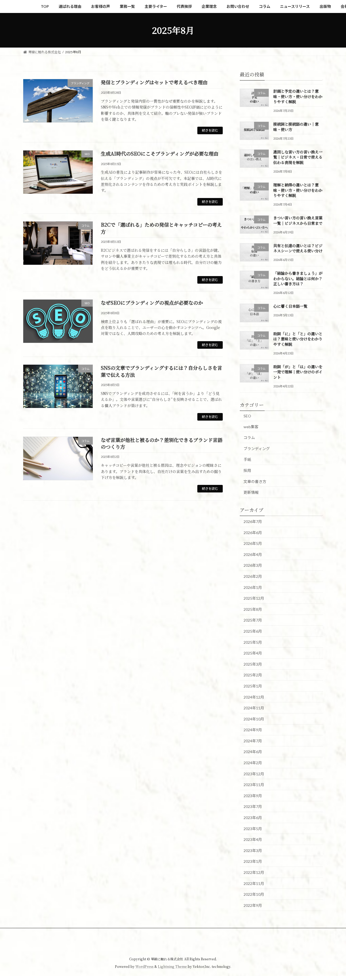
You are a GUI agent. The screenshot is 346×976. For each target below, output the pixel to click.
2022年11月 (254, 883)
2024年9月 (253, 729)
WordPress (144, 966)
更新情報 (251, 492)
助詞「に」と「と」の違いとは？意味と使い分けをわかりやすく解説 (297, 339)
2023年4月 (253, 839)
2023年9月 (253, 795)
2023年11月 (254, 784)
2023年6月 (253, 817)
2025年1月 (253, 686)
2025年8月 (253, 609)
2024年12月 (254, 697)
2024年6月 (253, 751)
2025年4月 (253, 653)
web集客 (251, 426)
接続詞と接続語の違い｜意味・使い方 (296, 126)
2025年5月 (253, 642)
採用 (247, 470)
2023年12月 (254, 773)
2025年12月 (254, 598)
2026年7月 (253, 521)
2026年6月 (253, 532)
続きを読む (210, 130)
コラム (249, 437)
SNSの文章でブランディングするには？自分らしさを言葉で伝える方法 (161, 371)
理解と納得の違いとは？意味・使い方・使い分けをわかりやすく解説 (297, 190)
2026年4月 (253, 554)
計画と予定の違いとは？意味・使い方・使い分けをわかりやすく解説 (297, 96)
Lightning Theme (172, 966)
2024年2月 (253, 762)
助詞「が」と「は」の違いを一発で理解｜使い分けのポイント (297, 372)
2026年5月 (253, 543)
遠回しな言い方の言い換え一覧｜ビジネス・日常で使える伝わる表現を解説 (297, 157)
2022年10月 (254, 894)
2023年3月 (253, 850)
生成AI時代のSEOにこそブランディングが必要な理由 (159, 153)
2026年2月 (253, 576)
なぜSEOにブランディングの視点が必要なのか (152, 302)
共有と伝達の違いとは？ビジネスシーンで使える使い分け (297, 248)
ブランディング (257, 448)
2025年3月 (253, 664)
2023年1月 (253, 861)
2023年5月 (253, 828)
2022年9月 (253, 905)
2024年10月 (254, 718)
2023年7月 (253, 806)
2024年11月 (254, 708)
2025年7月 (253, 620)
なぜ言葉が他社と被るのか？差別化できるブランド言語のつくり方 (161, 443)
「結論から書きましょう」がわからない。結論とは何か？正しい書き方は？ (297, 278)
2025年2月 (253, 675)
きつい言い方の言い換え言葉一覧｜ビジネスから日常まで (297, 220)
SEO (247, 416)
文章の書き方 (255, 481)
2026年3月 (253, 565)
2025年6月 (253, 631)
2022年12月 (254, 872)
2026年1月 (253, 587)
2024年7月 (253, 740)
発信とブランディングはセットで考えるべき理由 (154, 82)
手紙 (247, 459)
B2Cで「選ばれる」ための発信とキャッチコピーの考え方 (161, 228)
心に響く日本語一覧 (290, 306)
